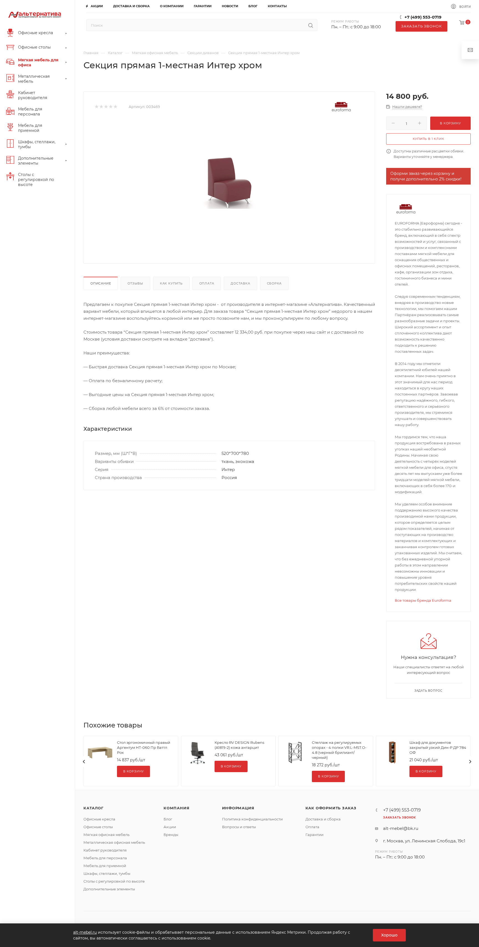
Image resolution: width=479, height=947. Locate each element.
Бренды (171, 834)
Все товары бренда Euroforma (423, 600)
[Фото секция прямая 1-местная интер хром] (229, 182)
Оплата (206, 283)
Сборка (274, 283)
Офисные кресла (99, 819)
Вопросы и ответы (239, 827)
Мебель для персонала (105, 858)
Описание (100, 283)
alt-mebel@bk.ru (400, 828)
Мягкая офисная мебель (106, 834)
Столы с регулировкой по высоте (114, 881)
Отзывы (135, 283)
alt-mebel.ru (85, 932)
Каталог (93, 808)
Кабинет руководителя (105, 850)
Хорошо (389, 935)
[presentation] (84, 761)
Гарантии (314, 834)
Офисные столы (98, 827)
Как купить (171, 283)
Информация (238, 808)
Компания (176, 808)
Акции (170, 827)
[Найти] (310, 25)
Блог (168, 819)
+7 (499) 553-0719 (423, 17)
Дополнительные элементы (109, 889)
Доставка (240, 283)
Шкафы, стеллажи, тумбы (106, 873)
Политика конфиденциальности (252, 819)
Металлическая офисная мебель (114, 842)
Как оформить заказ (330, 808)
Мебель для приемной (104, 865)
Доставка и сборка (323, 819)
